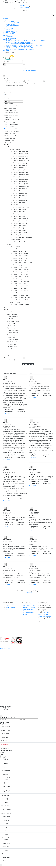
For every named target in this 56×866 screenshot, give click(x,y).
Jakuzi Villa (11, 312)
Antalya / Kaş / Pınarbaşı (20, 214)
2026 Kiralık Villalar (8, 20)
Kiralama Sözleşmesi (29, 607)
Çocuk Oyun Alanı (13, 332)
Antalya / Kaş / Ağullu (20, 230)
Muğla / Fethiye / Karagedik (21, 290)
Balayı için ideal (12, 314)
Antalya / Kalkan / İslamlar (21, 191)
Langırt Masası (12, 335)
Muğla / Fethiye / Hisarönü (21, 276)
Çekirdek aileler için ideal (12, 119)
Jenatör (10, 349)
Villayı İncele (6, 413)
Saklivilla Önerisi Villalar (11, 136)
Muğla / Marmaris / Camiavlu (22, 299)
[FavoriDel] (29, 6)
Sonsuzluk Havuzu (13, 339)
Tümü (6, 95)
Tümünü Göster (10, 21)
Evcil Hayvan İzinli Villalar (12, 131)
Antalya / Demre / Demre (21, 242)
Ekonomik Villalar (10, 138)
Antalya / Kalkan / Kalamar (21, 160)
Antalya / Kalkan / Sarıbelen (21, 170)
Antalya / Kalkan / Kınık (20, 181)
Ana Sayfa (6, 18)
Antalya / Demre (15, 239)
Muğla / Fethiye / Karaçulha (21, 281)
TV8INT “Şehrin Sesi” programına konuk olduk (18, 42)
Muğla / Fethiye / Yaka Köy (21, 272)
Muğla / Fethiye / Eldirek (20, 288)
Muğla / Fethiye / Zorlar (20, 279)
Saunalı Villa (11, 323)
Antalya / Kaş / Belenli (20, 225)
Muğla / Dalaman (15, 302)
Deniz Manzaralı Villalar (12, 25)
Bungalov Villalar (9, 140)
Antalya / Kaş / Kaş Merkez (21, 207)
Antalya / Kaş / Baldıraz (20, 223)
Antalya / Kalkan (15, 149)
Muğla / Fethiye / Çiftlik (20, 267)
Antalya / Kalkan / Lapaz (20, 197)
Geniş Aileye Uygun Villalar (12, 122)
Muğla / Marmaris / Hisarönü (22, 297)
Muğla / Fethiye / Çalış (20, 248)
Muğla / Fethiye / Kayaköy (21, 255)
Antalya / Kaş (14, 204)
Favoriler (16, 8)
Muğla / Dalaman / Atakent (21, 304)
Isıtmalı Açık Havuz (13, 321)
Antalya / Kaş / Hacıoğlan (21, 221)
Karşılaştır (24, 10)
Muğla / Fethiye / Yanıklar (21, 265)
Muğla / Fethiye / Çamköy (21, 274)
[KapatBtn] (53, 15)
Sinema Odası (12, 328)
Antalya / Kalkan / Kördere (21, 172)
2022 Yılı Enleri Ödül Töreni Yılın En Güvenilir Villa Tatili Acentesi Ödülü (25, 41)
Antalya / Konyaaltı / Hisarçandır (23, 237)
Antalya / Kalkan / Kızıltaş (21, 156)
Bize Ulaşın (6, 50)
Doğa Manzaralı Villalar (12, 27)
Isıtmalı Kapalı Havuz (14, 318)
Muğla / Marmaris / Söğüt (21, 295)
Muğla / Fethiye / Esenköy (21, 286)
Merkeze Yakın (12, 344)
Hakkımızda (9, 36)
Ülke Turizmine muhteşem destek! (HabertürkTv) (19, 48)
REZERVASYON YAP (6, 748)
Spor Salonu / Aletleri (14, 330)
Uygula (31, 364)
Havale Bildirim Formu (29, 605)
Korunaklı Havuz (12, 346)
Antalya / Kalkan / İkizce (20, 188)
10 (32, 592)
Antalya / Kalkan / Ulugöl (21, 163)
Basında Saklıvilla (7, 39)
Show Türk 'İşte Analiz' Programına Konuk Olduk (19, 43)
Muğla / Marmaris (16, 293)
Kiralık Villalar (8, 99)
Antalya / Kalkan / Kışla (20, 193)
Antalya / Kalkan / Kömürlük (21, 177)
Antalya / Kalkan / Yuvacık (21, 200)
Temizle (25, 364)
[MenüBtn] (24, 63)
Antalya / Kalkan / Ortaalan (21, 158)
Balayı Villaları (10, 28)
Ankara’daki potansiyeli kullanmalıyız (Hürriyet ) (19, 46)
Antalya (10, 146)
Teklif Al (6, 8)
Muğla (10, 244)
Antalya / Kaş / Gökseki (20, 209)
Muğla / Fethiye (15, 246)
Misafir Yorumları (10, 607)
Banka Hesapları (10, 604)
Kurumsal (5, 35)
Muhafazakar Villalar (10, 110)
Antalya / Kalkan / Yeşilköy (21, 174)
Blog (7, 609)
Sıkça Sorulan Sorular (9, 32)
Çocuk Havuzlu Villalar (12, 31)
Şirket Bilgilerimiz (11, 38)
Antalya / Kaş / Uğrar (20, 228)
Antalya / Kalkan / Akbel (20, 165)
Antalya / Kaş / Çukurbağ (21, 218)
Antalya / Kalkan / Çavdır (21, 179)
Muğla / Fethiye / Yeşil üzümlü (22, 269)
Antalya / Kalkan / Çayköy (21, 184)
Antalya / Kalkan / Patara (21, 151)
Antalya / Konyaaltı (16, 235)
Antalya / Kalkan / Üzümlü (21, 153)
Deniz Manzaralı (12, 342)
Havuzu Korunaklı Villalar (13, 23)
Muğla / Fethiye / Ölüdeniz (21, 258)
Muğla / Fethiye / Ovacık (20, 260)
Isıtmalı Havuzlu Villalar (11, 124)
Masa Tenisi (11, 337)
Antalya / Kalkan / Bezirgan (21, 186)
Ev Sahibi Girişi (27, 604)
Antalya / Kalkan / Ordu (20, 167)
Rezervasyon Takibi (8, 34)
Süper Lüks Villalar (10, 133)
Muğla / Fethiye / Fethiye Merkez (23, 262)
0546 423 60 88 (43, 614)
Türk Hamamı (11, 325)
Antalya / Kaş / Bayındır (20, 211)
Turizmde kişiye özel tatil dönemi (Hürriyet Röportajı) (21, 49)
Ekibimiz (8, 605)
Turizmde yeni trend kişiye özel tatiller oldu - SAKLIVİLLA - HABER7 (24, 45)
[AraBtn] (4, 64)
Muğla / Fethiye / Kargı (20, 283)
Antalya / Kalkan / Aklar (20, 195)
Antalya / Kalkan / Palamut (21, 202)
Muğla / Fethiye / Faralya (21, 253)
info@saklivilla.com (45, 616)
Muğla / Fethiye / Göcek (20, 251)
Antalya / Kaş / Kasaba (20, 216)
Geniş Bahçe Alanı (13, 316)
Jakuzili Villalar (10, 29)
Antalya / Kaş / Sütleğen (20, 232)
